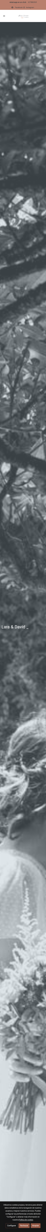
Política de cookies (26, 1220)
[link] (23, 16)
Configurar (11, 1225)
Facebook (19, 7)
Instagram (30, 7)
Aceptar (35, 1225)
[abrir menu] (4, 16)
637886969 (32, 2)
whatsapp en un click (18, 2)
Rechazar (24, 1225)
